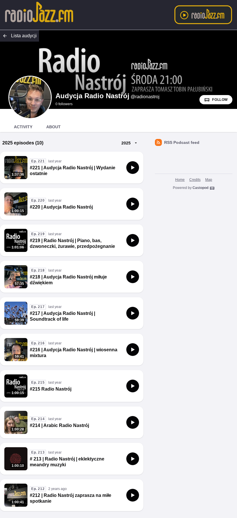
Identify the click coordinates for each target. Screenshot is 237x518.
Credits (195, 180)
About (53, 127)
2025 (126, 143)
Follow (220, 100)
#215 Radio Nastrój (50, 389)
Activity (23, 127)
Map (208, 180)
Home (180, 180)
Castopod (200, 188)
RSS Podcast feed (181, 142)
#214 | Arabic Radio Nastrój (59, 425)
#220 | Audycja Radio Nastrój (61, 207)
